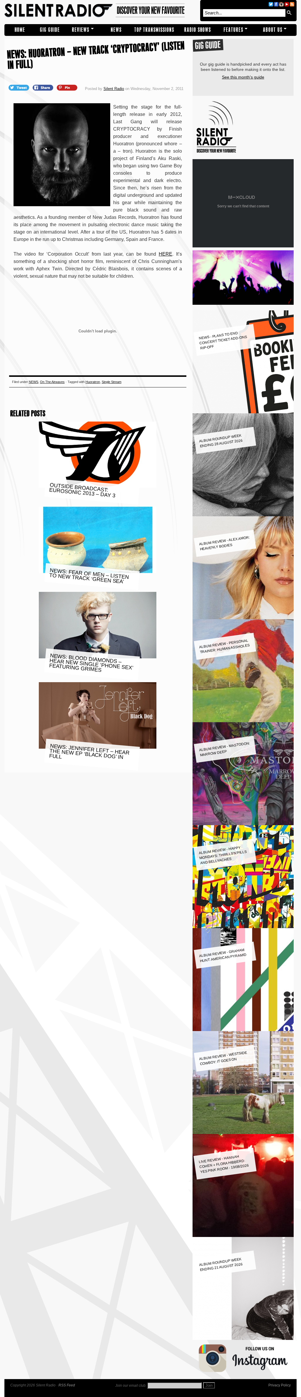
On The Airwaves (52, 382)
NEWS (116, 30)
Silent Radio (100, 10)
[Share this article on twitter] (19, 87)
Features (233, 30)
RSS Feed (66, 1385)
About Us (272, 30)
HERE (165, 254)
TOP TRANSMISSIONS (154, 30)
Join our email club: (130, 1385)
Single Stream (111, 382)
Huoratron (93, 382)
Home (20, 30)
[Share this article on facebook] (43, 87)
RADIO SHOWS (197, 30)
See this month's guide (243, 77)
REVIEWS (80, 30)
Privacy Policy (279, 1385)
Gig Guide (50, 30)
